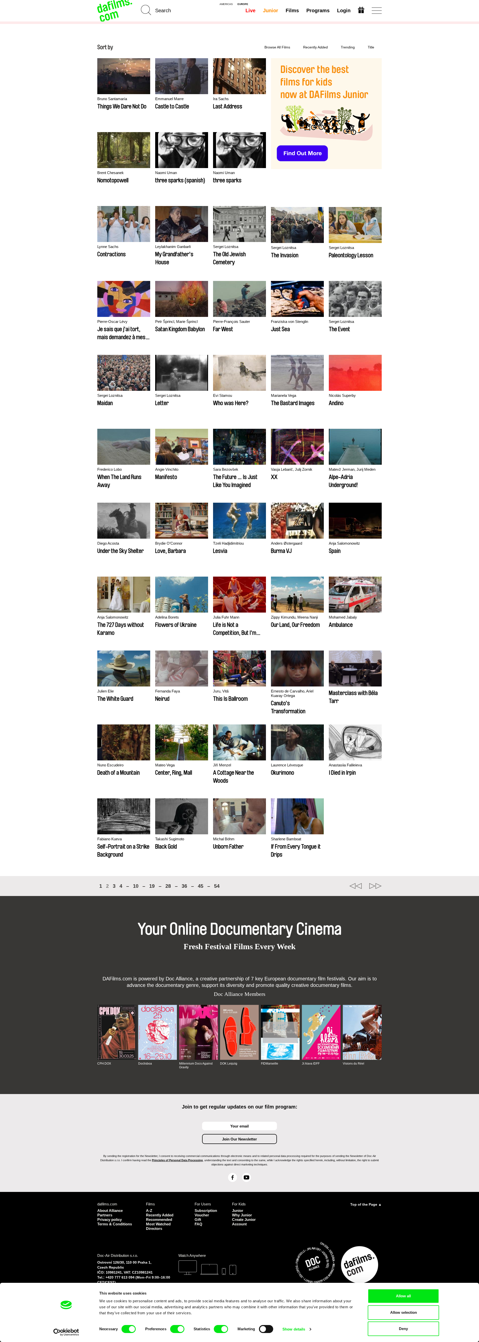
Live (250, 10)
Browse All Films (277, 47)
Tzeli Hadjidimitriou (228, 543)
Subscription (206, 1210)
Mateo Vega (165, 765)
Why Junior (242, 1215)
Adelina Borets (167, 617)
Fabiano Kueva (109, 839)
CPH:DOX (104, 1063)
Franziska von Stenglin (289, 321)
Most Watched (158, 1224)
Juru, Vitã (221, 691)
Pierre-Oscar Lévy (112, 321)
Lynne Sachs (108, 246)
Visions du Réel (353, 1063)
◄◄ (355, 886)
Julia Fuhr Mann (226, 617)
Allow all (403, 1296)
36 (184, 886)
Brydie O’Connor (168, 543)
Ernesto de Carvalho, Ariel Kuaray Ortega (292, 693)
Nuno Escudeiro (110, 765)
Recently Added (315, 47)
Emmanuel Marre (169, 99)
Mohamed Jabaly (343, 617)
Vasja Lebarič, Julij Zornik (291, 469)
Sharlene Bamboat (286, 839)
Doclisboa (145, 1063)
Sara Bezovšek (225, 469)
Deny (403, 1329)
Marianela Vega (283, 395)
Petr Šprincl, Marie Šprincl (176, 321)
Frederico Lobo (109, 469)
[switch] (177, 1329)
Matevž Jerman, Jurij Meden (352, 469)
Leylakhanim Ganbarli (173, 246)
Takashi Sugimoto (169, 839)
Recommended (159, 1219)
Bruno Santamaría (112, 99)
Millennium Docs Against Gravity (196, 1065)
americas (226, 4)
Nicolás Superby (342, 395)
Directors (154, 1228)
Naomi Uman (166, 173)
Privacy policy (109, 1219)
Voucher (202, 1215)
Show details (293, 1329)
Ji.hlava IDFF (311, 1063)
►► (375, 886)
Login (344, 10)
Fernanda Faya (167, 691)
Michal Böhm (224, 839)
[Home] (115, 10)
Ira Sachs (221, 99)
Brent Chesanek (110, 173)
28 (168, 886)
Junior (270, 10)
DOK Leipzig (228, 1063)
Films (292, 10)
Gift (198, 1219)
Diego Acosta (108, 543)
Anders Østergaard (286, 543)
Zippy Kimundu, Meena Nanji (294, 617)
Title (371, 47)
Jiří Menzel (222, 765)
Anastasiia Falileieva (345, 765)
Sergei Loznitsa (225, 246)
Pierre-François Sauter (231, 321)
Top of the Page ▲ (366, 1204)
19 (152, 886)
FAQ (198, 1224)
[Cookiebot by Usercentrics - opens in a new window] (66, 1332)
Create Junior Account (244, 1221)
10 (135, 886)
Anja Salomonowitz (344, 543)
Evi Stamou (222, 395)
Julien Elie (105, 691)
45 (200, 886)
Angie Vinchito (166, 469)
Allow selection (403, 1312)
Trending (348, 47)
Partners (104, 1215)
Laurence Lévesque (287, 765)
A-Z (149, 1210)
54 (217, 886)
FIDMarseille (269, 1063)
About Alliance (110, 1210)
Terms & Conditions (114, 1224)
